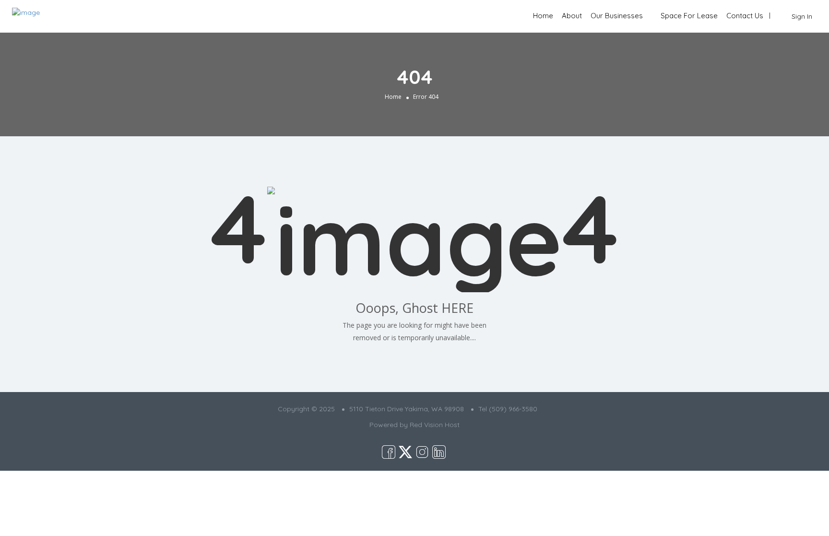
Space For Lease (689, 15)
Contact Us (744, 15)
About (572, 15)
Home (543, 15)
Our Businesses (617, 15)
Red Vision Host (435, 424)
